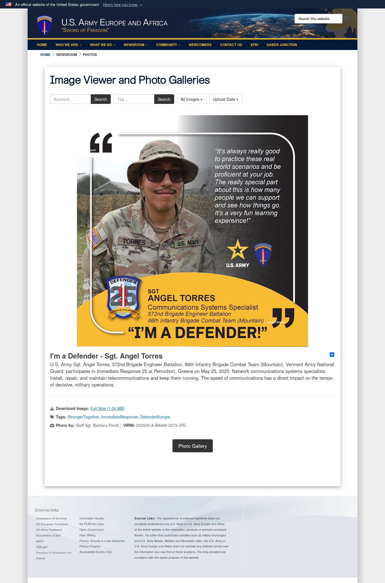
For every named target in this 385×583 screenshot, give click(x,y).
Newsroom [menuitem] (134, 44)
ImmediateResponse (119, 417)
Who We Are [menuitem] (67, 44)
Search (100, 99)
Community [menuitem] (166, 44)
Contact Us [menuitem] (231, 44)
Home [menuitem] (42, 44)
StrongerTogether (83, 417)
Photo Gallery (192, 445)
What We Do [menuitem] (101, 44)
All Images (190, 99)
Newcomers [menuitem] (200, 44)
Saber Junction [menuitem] (282, 44)
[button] (123, 5)
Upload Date (224, 99)
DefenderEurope (155, 417)
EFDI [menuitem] (254, 44)
